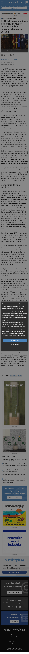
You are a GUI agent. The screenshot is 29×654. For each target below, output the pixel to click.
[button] (14, 348)
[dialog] (14, 326)
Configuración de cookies (14, 335)
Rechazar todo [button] (15, 344)
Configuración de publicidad (19, 331)
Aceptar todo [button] (15, 340)
